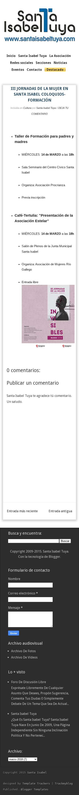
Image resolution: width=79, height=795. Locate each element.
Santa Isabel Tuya (23, 714)
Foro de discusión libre (28, 682)
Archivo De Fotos (23, 651)
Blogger (54, 557)
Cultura (27, 108)
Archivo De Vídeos (24, 657)
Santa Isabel (37, 772)
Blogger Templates (34, 789)
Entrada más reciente (22, 511)
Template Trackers (36, 783)
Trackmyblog (64, 783)
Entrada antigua (60, 511)
